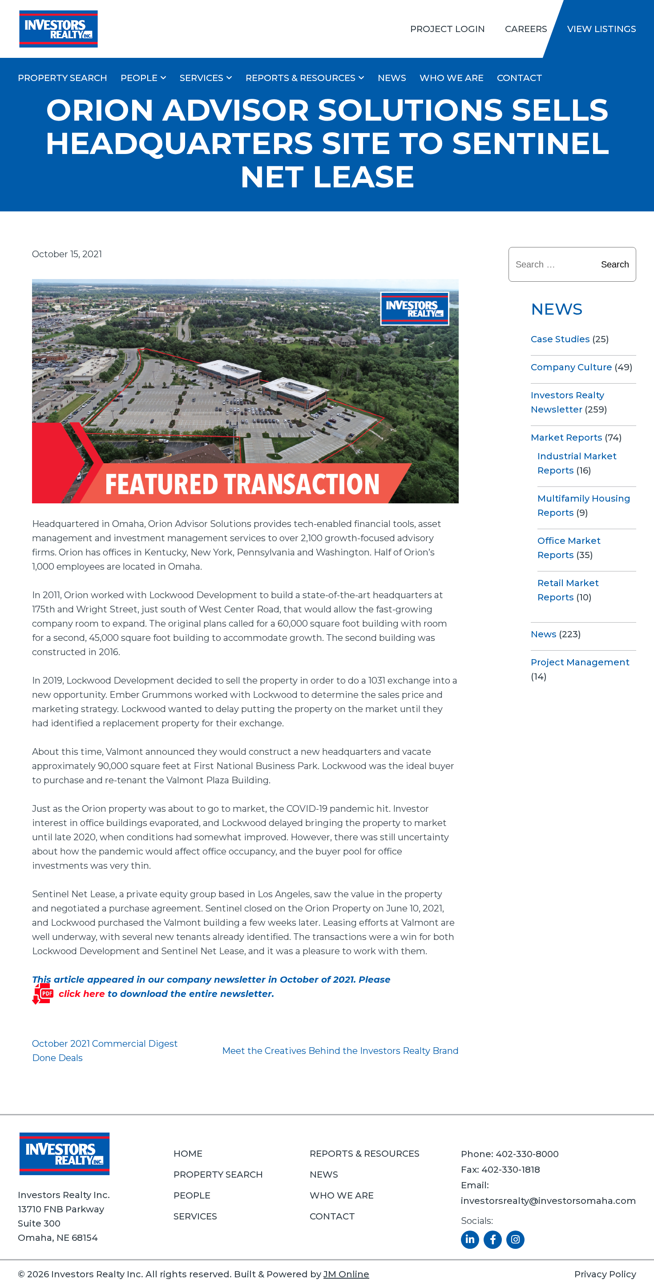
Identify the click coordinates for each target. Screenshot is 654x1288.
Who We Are (452, 78)
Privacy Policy (605, 1274)
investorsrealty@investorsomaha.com (548, 1200)
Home (188, 1153)
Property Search (62, 78)
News (392, 78)
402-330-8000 (527, 1154)
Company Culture (571, 367)
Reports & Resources (300, 78)
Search (615, 264)
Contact (519, 78)
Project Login (447, 29)
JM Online (346, 1274)
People (139, 78)
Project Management (580, 662)
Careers (526, 29)
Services (201, 78)
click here (82, 993)
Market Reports (566, 437)
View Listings (601, 29)
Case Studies (560, 339)
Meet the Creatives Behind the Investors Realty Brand (340, 1050)
